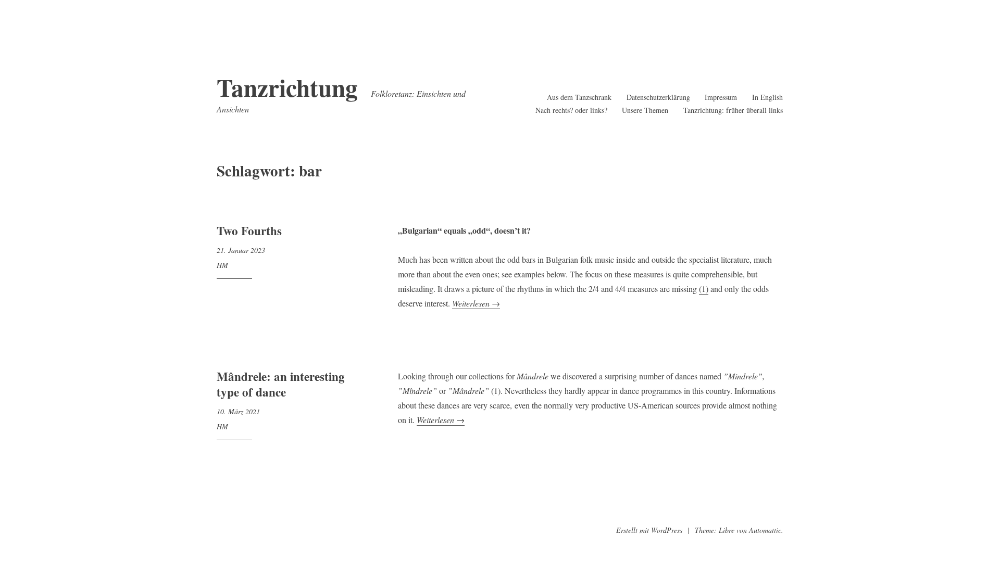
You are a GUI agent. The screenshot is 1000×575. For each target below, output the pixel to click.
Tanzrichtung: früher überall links (733, 110)
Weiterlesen (476, 303)
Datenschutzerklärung (658, 97)
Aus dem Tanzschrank (579, 97)
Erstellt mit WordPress (649, 530)
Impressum (721, 97)
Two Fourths (249, 230)
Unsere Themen (645, 110)
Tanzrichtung (287, 87)
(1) (703, 288)
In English (767, 97)
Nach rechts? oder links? (571, 110)
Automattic (765, 530)
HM (222, 265)
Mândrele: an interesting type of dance (281, 384)
